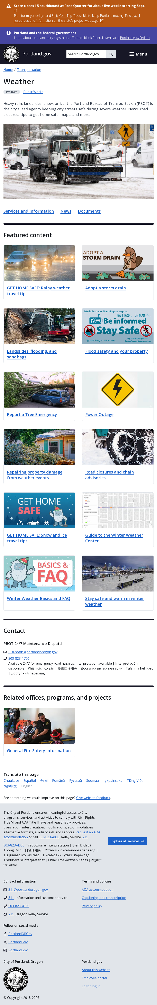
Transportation (29, 69)
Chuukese (11, 780)
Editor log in (91, 986)
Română (58, 780)
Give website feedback (93, 797)
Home (8, 69)
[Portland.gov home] (27, 54)
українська (113, 780)
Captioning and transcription (104, 897)
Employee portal (94, 978)
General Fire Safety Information (39, 750)
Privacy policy (92, 906)
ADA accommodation (97, 889)
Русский (75, 780)
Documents (89, 211)
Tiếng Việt (134, 780)
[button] (138, 54)
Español (30, 780)
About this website (96, 970)
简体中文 (10, 786)
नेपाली (44, 780)
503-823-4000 (49, 837)
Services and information (28, 211)
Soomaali (93, 780)
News (66, 211)
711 (85, 837)
